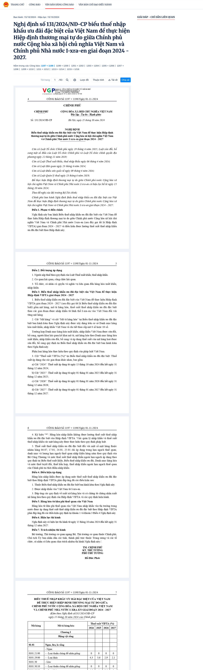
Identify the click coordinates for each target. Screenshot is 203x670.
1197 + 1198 (47, 65)
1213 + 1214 (58, 69)
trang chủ (17, 4)
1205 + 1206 (108, 65)
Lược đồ (84, 80)
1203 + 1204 (92, 65)
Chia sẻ (125, 80)
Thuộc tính (98, 80)
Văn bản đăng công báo (59, 4)
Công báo (34, 4)
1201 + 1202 (77, 65)
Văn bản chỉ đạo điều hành (95, 4)
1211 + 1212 (42, 69)
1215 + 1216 (73, 69)
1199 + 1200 (62, 65)
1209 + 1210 (27, 69)
